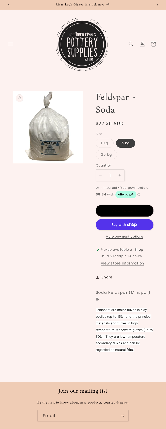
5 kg (125, 143)
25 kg (109, 155)
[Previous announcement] (8, 4)
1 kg (107, 144)
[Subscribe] (122, 416)
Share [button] (106, 277)
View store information (122, 263)
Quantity (103, 165)
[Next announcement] (157, 4)
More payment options (124, 236)
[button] (10, 44)
